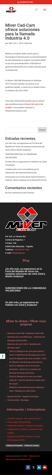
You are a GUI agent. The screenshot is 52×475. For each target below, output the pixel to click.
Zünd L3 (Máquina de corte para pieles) (26, 351)
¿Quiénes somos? (15, 418)
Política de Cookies (32, 445)
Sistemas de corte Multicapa (19, 337)
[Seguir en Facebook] (28, 467)
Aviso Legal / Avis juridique (19, 422)
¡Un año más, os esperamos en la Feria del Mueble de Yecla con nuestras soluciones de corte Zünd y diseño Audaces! (24, 146)
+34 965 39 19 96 (21, 250)
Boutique (25, 400)
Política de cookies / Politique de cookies (25, 426)
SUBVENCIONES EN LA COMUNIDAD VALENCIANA (25, 289)
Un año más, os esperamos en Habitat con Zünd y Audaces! (22, 303)
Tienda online (13, 400)
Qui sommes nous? (32, 418)
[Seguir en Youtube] (44, 467)
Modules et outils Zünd (25, 391)
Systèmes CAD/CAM (35, 333)
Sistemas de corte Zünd (17, 344)
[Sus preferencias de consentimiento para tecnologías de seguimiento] (2, 356)
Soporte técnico (14, 396)
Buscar (42, 130)
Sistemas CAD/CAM (15, 333)
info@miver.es (18, 253)
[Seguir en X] (33, 467)
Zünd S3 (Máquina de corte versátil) (24, 358)
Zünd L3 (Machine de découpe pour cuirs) (27, 355)
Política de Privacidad (14, 445)
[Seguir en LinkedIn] (39, 467)
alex (10, 43)
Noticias (28, 43)
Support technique (31, 396)
